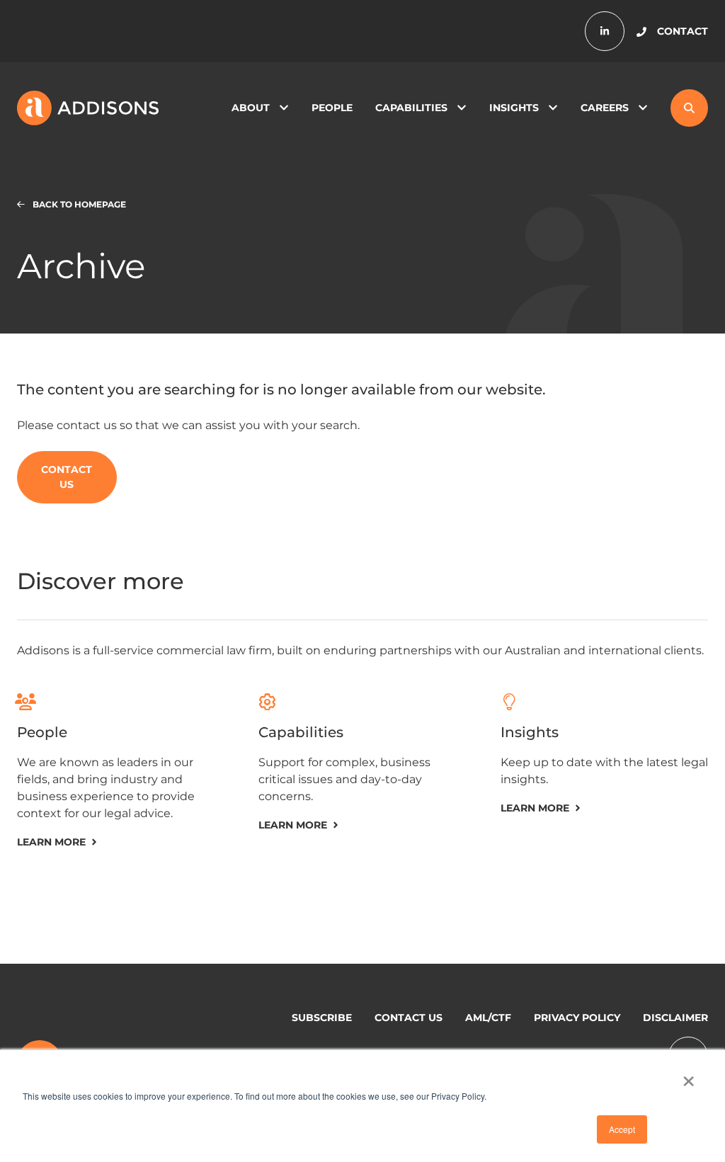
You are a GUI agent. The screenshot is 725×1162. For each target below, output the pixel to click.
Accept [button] (622, 1129)
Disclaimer (675, 1017)
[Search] (689, 108)
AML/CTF (488, 1017)
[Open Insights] (553, 108)
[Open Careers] (643, 108)
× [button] (688, 1076)
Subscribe (322, 1017)
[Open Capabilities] (462, 108)
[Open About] (284, 108)
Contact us (409, 1017)
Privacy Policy (577, 1017)
